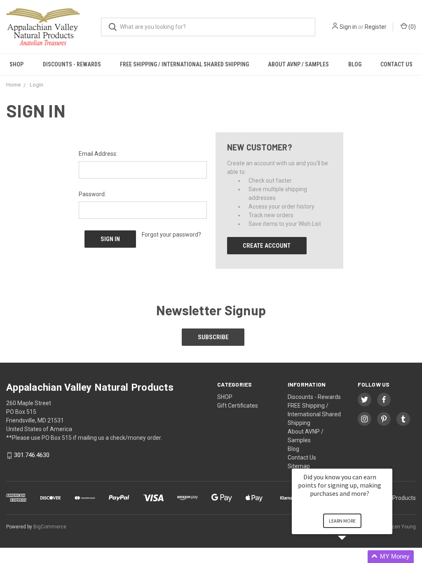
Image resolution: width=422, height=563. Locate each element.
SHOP (16, 64)
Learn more (342, 521)
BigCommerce (49, 527)
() (411, 26)
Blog (354, 64)
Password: (92, 194)
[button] (352, 556)
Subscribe (213, 337)
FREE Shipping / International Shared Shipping (184, 64)
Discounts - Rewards (72, 64)
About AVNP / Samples (298, 64)
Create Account (267, 245)
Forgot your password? (171, 234)
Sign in (348, 26)
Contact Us (396, 64)
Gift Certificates (237, 405)
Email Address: (98, 153)
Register (376, 26)
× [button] (388, 463)
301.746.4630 (31, 455)
